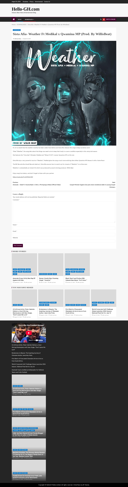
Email (15, 231)
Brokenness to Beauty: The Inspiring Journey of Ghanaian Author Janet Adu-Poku (49, 311)
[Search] (101, 19)
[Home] (14, 20)
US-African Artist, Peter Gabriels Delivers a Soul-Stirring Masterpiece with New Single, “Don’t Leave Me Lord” (28, 347)
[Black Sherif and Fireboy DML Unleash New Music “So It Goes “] (77, 264)
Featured (81, 269)
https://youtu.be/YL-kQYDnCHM (23, 177)
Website (15, 237)
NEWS (112, 302)
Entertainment (33, 428)
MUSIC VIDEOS (27, 271)
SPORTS (32, 430)
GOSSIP (28, 269)
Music (15, 271)
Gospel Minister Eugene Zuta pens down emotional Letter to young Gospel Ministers (92, 185)
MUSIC (20, 271)
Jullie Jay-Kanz (17, 38)
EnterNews (77, 485)
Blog (15, 269)
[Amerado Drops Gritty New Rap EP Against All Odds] (24, 264)
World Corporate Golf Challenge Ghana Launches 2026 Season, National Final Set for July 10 (102, 311)
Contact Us (47, 1)
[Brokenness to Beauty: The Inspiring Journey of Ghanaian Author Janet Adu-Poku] (50, 298)
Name (15, 225)
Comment (16, 200)
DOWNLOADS (21, 269)
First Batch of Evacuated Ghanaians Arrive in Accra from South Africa (76, 311)
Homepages (29, 19)
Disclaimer (25, 1)
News (19, 19)
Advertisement (39, 1)
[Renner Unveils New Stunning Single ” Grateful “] (50, 264)
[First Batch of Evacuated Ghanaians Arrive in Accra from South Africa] (77, 298)
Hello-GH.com (26, 9)
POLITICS (30, 409)
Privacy (32, 1)
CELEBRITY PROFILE (44, 302)
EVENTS (94, 302)
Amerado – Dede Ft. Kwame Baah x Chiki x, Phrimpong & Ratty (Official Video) (37, 183)
